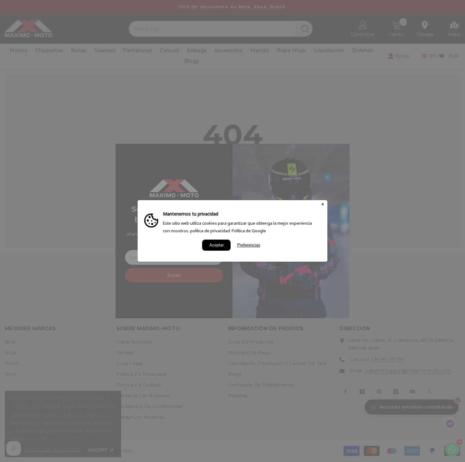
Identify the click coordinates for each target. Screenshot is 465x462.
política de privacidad (210, 231)
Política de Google (249, 231)
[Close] (322, 205)
